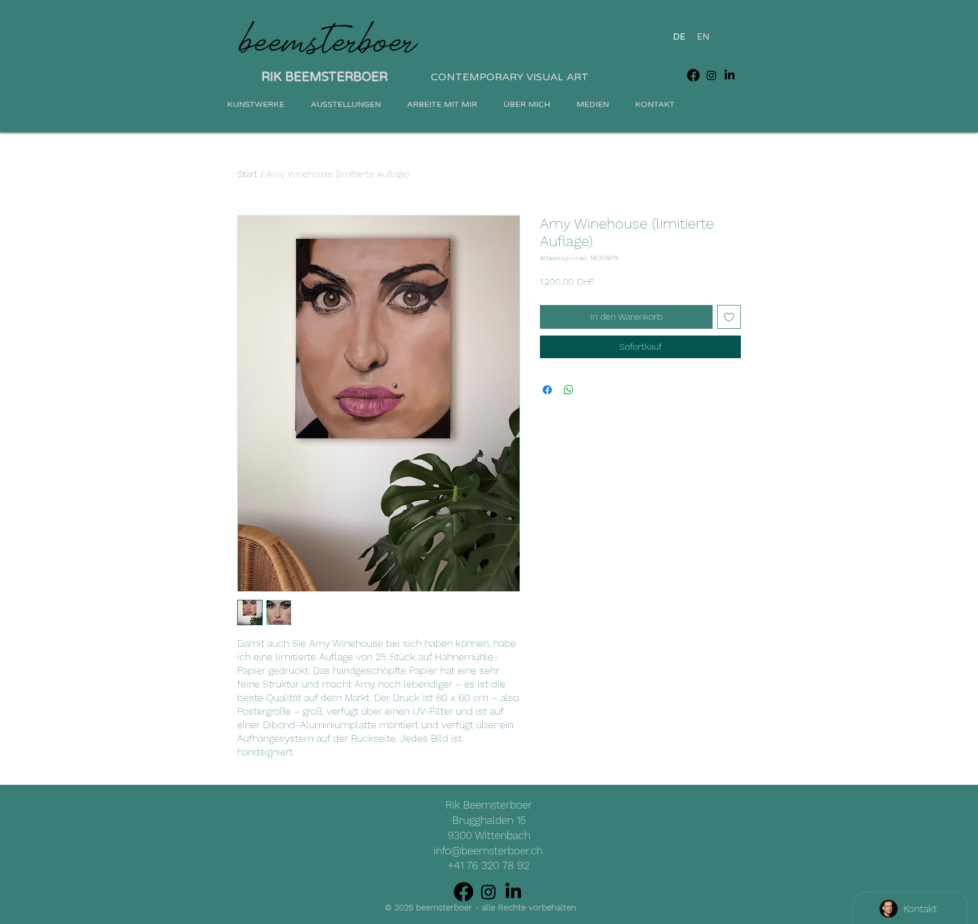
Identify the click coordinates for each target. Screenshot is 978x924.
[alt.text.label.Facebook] (693, 75)
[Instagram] (711, 75)
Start (247, 174)
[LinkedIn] (729, 75)
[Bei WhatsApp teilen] (569, 390)
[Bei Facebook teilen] (547, 390)
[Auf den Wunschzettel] (729, 317)
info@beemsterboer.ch (488, 850)
